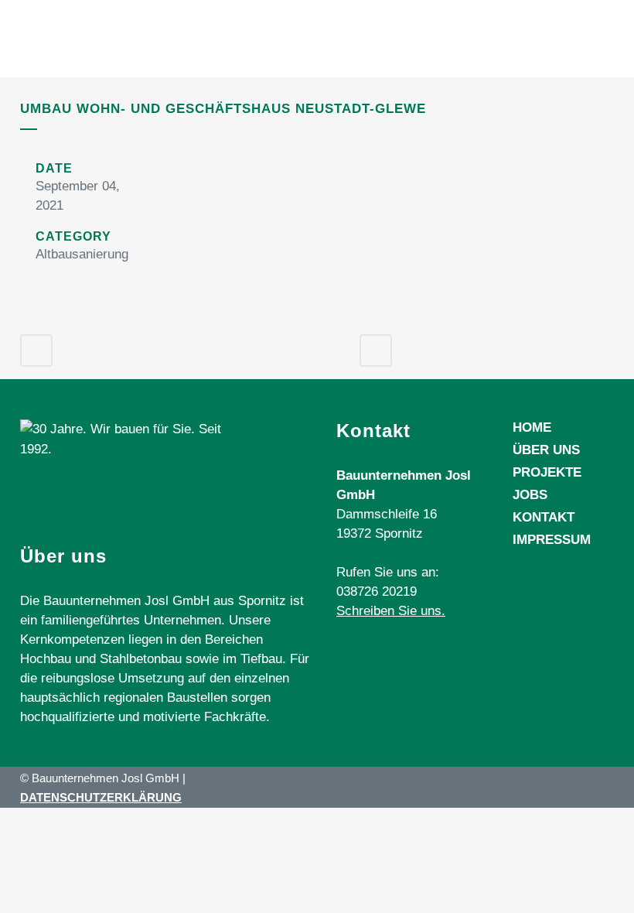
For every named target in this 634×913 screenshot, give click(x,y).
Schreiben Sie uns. (390, 611)
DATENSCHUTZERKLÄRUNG (101, 797)
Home (532, 427)
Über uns (546, 450)
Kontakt (543, 517)
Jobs (530, 494)
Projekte (547, 472)
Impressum (552, 539)
